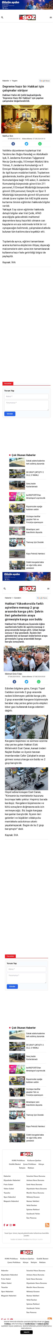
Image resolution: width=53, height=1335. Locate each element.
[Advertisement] (26, 50)
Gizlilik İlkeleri (15, 1164)
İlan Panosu (31, 1218)
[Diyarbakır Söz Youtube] (14, 1225)
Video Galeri (9, 1189)
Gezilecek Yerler (33, 1214)
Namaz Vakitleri (32, 1201)
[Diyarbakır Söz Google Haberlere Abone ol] (45, 81)
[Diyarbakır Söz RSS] (47, 1225)
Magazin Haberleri (11, 1201)
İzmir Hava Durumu (34, 1184)
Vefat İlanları (31, 1205)
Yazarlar (7, 1193)
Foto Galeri (8, 1184)
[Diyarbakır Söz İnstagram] (11, 1225)
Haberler (5, 81)
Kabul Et (26, 1332)
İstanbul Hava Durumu (35, 1176)
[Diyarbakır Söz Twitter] (7, 1225)
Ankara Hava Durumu (35, 1180)
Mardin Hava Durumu (35, 1193)
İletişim (22, 1168)
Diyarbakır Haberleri (12, 1180)
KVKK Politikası (18, 1160)
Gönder (10, 414)
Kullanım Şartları (34, 1160)
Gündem (17, 598)
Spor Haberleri (10, 1197)
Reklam (31, 1168)
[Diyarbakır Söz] (27, 17)
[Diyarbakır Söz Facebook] (4, 1225)
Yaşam (14, 81)
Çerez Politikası (29, 1164)
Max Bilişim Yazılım (36, 1239)
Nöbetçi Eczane (33, 1197)
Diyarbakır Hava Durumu (36, 1189)
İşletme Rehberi (33, 1210)
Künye (41, 1164)
